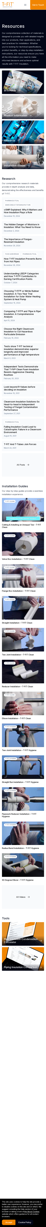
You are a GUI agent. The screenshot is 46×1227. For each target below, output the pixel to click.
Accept (8, 1222)
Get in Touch (38, 5)
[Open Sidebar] (25, 5)
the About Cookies (31, 1212)
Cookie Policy (24, 1222)
